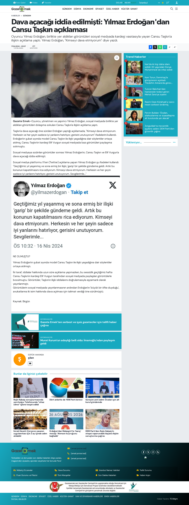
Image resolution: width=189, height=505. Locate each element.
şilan (31, 357)
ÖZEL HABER (112, 8)
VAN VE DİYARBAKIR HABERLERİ (89, 496)
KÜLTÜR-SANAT (129, 8)
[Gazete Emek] (21, 8)
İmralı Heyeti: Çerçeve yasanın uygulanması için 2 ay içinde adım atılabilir (30, 433)
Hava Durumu (64, 470)
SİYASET (99, 8)
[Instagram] (153, 452)
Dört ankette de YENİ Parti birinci (65, 399)
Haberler (15, 15)
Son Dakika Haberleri (107, 475)
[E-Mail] (30, 363)
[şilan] (19, 359)
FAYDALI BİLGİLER (18, 499)
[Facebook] (143, 452)
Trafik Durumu (146, 470)
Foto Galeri (20, 2)
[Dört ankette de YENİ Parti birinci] (66, 387)
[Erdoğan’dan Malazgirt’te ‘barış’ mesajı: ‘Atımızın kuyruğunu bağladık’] (66, 419)
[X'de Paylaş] (155, 47)
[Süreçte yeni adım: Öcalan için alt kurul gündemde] (102, 387)
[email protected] (78, 448)
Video (35, 2)
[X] (148, 452)
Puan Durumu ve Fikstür (26, 475)
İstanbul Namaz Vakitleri (109, 470)
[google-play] (150, 457)
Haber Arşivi (145, 475)
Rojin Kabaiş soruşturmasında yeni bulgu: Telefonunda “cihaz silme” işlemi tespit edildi (28, 402)
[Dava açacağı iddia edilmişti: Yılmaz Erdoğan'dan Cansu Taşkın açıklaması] (66, 85)
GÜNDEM (67, 8)
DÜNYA (77, 8)
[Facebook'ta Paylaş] (150, 47)
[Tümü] (174, 142)
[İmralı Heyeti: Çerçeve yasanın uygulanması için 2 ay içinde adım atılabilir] (30, 419)
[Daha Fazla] (165, 47)
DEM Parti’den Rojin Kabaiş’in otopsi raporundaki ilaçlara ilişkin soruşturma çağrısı (102, 433)
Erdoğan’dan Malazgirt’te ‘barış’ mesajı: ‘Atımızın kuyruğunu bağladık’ (65, 433)
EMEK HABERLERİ (111, 496)
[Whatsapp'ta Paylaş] (160, 47)
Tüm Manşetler (64, 475)
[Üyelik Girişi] (176, 3)
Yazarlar (47, 2)
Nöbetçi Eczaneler (25, 470)
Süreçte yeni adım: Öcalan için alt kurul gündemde (102, 400)
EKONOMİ (88, 8)
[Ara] (171, 9)
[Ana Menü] (176, 9)
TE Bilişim (174, 499)
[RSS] (158, 452)
